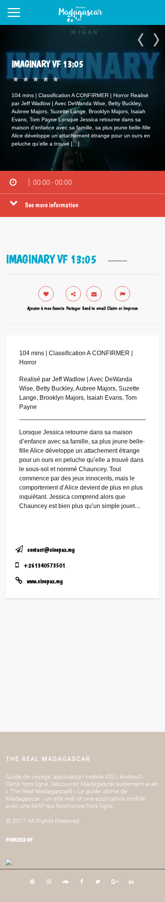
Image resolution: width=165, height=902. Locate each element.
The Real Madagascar (48, 759)
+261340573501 (44, 565)
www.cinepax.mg (45, 581)
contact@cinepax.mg (50, 549)
